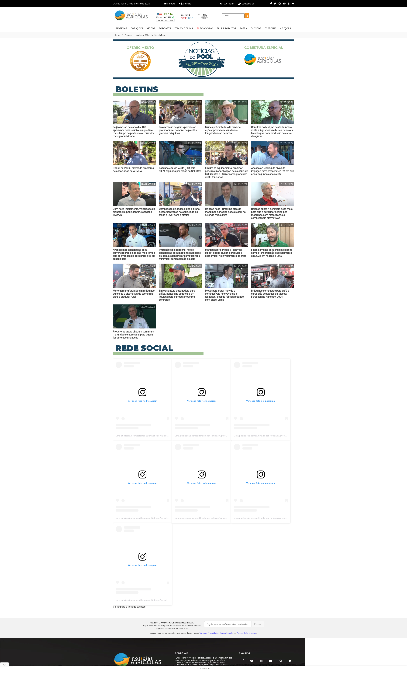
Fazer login (228, 3)
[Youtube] (283, 3)
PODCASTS (165, 28)
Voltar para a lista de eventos (129, 606)
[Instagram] (279, 3)
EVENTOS (256, 28)
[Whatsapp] (288, 3)
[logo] (141, 660)
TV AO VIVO (206, 28)
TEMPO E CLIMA (184, 28)
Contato (170, 3)
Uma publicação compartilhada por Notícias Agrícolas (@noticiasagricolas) (153, 435)
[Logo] (131, 16)
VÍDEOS (151, 28)
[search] (247, 15)
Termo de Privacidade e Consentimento (216, 633)
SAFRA (243, 28)
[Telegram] (292, 3)
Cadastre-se (247, 3)
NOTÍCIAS (121, 28)
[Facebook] (270, 3)
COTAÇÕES (137, 28)
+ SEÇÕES (285, 28)
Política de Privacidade (246, 633)
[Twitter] (274, 3)
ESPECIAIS (270, 28)
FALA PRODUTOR (226, 28)
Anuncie (186, 3)
